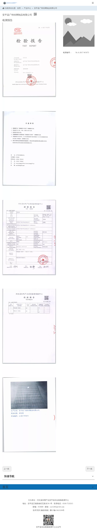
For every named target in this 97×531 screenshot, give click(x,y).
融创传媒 (44, 510)
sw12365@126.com (57, 507)
